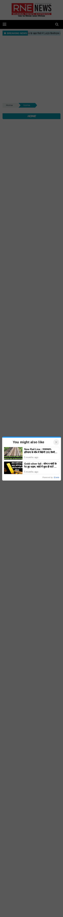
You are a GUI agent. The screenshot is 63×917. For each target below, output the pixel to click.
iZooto (56, 477)
